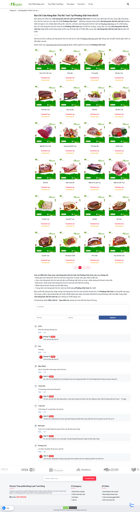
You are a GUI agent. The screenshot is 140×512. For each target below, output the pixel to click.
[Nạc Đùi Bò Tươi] (119, 242)
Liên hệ (74, 500)
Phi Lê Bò (95, 255)
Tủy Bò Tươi (45, 219)
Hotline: (18, 497)
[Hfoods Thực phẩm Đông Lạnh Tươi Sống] (16, 4)
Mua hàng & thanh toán (110, 494)
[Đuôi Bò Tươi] (70, 205)
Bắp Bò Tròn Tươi (45, 146)
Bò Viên (119, 219)
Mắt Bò (94, 110)
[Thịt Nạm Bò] (94, 132)
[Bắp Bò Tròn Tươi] (45, 132)
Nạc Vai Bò (70, 110)
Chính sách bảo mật (78, 494)
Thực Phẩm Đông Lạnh (36, 4)
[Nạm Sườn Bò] (70, 169)
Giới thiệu (75, 497)
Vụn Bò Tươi (45, 255)
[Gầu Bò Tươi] (119, 96)
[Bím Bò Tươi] (119, 59)
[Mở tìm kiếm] (128, 4)
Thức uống (70, 4)
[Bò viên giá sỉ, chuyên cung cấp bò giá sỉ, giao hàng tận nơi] (119, 205)
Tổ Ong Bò (94, 73)
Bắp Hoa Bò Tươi (119, 182)
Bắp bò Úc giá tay (95, 182)
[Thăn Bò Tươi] (45, 96)
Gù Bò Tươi (119, 146)
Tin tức (90, 4)
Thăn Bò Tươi (45, 110)
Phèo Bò (70, 73)
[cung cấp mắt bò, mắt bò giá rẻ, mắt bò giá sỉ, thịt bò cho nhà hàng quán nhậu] (94, 96)
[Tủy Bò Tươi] (45, 205)
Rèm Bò (45, 182)
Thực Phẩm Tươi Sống (55, 4)
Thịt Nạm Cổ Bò (70, 255)
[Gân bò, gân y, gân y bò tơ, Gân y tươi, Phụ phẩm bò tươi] (45, 59)
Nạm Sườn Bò (70, 182)
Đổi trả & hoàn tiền (109, 500)
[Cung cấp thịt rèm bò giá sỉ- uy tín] (45, 169)
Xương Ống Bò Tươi (70, 146)
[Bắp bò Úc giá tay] (94, 169)
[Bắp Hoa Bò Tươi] (119, 169)
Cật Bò (94, 219)
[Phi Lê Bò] (94, 242)
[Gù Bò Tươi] (119, 132)
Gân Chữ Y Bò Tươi (45, 73)
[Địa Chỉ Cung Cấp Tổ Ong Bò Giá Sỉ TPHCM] (94, 59)
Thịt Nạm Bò (95, 146)
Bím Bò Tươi (119, 73)
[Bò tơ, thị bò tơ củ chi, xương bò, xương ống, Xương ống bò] (70, 132)
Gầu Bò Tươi (119, 110)
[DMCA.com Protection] (70, 507)
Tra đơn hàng (89, 478)
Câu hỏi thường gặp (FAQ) (111, 497)
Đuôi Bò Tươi (70, 219)
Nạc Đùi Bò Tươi (119, 255)
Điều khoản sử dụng (78, 491)
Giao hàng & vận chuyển (110, 491)
